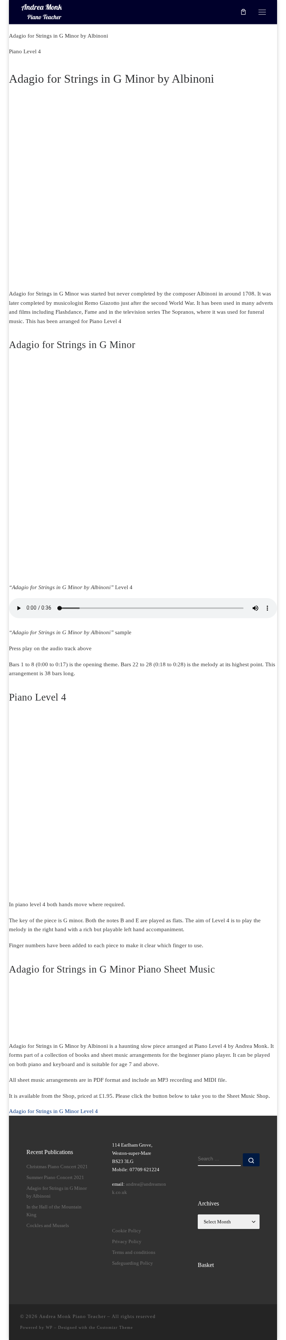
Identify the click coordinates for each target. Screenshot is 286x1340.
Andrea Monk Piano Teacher (72, 1316)
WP (49, 1327)
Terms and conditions (133, 1252)
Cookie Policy (126, 1230)
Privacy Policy (127, 1241)
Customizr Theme (115, 1327)
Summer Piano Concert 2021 (55, 1177)
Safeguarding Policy (132, 1263)
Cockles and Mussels (47, 1225)
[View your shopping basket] (243, 12)
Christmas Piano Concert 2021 (57, 1166)
